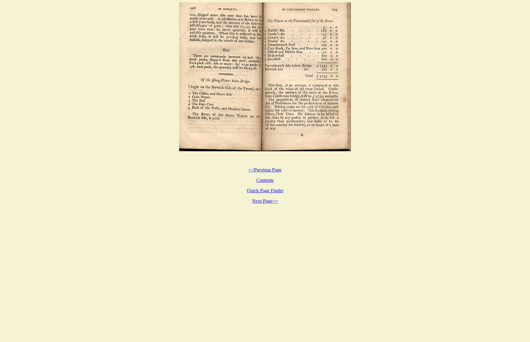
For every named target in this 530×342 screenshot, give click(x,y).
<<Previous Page (265, 169)
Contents (265, 180)
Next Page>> (265, 201)
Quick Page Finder (265, 190)
